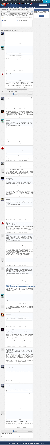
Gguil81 (2, 237)
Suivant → (30, 430)
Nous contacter (42, 443)
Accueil (9, 443)
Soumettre (12, 7)
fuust (2, 114)
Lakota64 (7, 222)
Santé (13, 11)
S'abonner (30, 90)
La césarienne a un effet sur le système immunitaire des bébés (14, 9)
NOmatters (2, 76)
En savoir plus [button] (14, 1)
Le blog (17, 443)
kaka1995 (2, 49)
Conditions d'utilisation (29, 443)
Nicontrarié (2, 316)
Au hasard (7, 7)
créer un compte (22, 436)
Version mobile (13, 443)
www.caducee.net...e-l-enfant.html (8, 21)
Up (19, 43)
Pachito (6, 11)
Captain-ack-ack (8, 329)
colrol (2, 180)
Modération (30, 7)
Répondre (25, 43)
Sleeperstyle (3, 270)
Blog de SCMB (36, 7)
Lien (17, 43)
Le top (3, 7)
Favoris (26, 7)
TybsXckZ (2, 35)
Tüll (2, 201)
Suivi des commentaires (19, 7)
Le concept (20, 443)
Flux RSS (24, 443)
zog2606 (2, 172)
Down (20, 43)
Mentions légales (36, 443)
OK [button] (46, 1)
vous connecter (15, 436)
